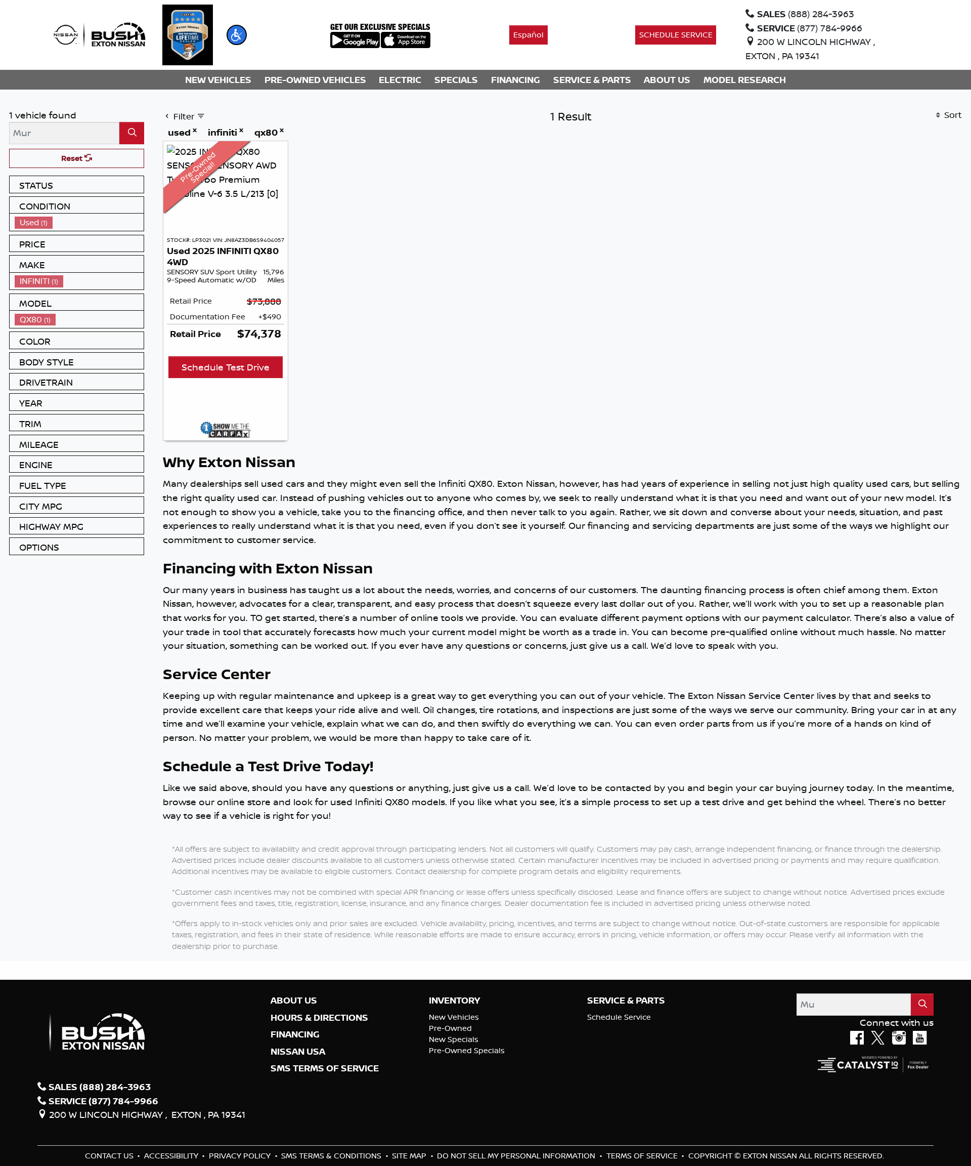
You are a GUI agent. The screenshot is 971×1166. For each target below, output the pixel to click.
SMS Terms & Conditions (332, 1155)
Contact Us (110, 1155)
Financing (295, 1034)
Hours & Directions (319, 1018)
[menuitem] (79, 222)
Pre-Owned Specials (467, 1050)
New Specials (453, 1039)
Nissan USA (298, 1052)
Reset (72, 158)
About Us (294, 1000)
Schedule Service (619, 1017)
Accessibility (172, 1155)
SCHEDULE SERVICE (676, 34)
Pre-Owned (450, 1028)
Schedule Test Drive (226, 366)
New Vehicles (454, 1017)
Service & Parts (626, 1000)
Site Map (410, 1155)
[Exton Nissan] (100, 33)
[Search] (131, 133)
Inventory (454, 1000)
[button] (237, 35)
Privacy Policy (241, 1155)
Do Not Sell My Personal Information (517, 1155)
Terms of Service (643, 1155)
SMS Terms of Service (325, 1068)
